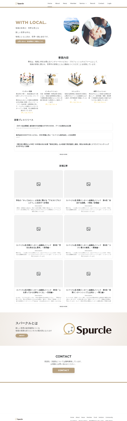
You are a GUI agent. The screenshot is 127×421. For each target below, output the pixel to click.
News (83, 417)
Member (89, 417)
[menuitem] (49, 3)
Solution (101, 417)
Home (72, 417)
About (78, 417)
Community (109, 417)
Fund (95, 417)
